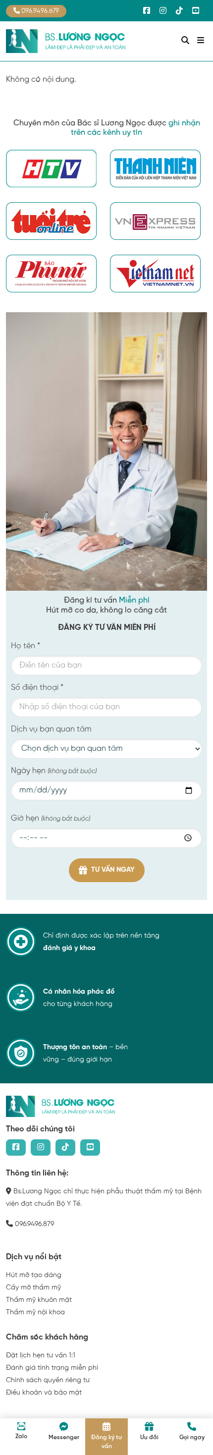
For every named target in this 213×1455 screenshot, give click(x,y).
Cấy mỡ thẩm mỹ (33, 1287)
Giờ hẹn (50, 818)
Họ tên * (25, 646)
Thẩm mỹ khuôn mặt (39, 1300)
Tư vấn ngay (113, 870)
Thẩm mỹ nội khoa (35, 1312)
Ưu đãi (149, 1437)
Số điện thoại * (37, 687)
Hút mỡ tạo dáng (33, 1275)
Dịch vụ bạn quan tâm (51, 729)
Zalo (21, 1436)
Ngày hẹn (54, 771)
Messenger (64, 1437)
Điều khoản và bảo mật (44, 1393)
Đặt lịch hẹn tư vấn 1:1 (40, 1355)
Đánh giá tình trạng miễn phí (52, 1368)
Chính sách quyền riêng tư (48, 1380)
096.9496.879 (39, 11)
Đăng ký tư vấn (106, 1442)
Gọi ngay (192, 1437)
